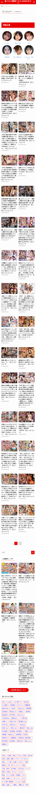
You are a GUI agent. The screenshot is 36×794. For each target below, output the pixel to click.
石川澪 (25, 734)
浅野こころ (28, 731)
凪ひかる (21, 708)
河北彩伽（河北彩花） (16, 731)
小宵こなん (20, 715)
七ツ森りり (18, 702)
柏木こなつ (14, 728)
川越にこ (4, 721)
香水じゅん (28, 741)
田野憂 (4, 734)
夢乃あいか (13, 711)
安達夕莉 (4, 715)
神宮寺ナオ (5, 738)
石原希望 (18, 734)
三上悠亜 (4, 705)
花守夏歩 (12, 741)
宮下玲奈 (12, 715)
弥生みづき (13, 721)
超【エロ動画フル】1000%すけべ (18, 2)
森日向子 (22, 728)
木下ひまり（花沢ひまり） (10, 724)
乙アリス (19, 705)
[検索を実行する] (33, 552)
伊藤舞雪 (27, 705)
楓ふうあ (30, 728)
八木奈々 (13, 708)
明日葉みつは (22, 721)
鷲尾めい (4, 744)
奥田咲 (28, 711)
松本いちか (5, 728)
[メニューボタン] (2, 2)
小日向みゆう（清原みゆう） (10, 718)
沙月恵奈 (4, 731)
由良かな (11, 734)
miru (3, 702)
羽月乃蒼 (4, 741)
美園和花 (13, 738)
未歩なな (22, 724)
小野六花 (24, 718)
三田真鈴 (12, 705)
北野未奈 (4, 711)
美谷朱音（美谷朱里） (25, 738)
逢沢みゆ (19, 741)
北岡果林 (28, 708)
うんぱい (9, 702)
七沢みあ (26, 702)
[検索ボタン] (34, 2)
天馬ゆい (21, 711)
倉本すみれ (5, 708)
